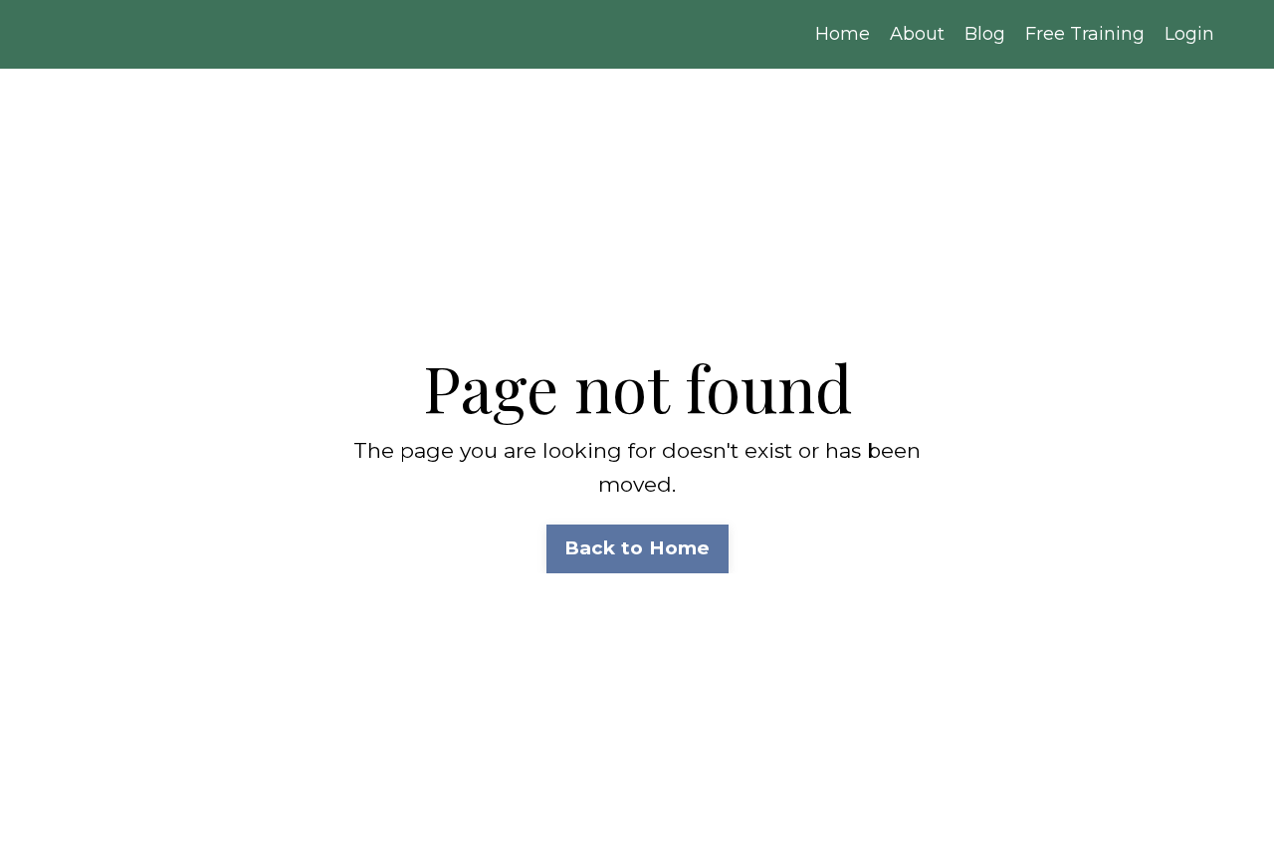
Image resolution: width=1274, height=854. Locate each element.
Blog (984, 34)
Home (842, 34)
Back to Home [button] (637, 547)
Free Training (1085, 34)
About (917, 34)
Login (1189, 34)
